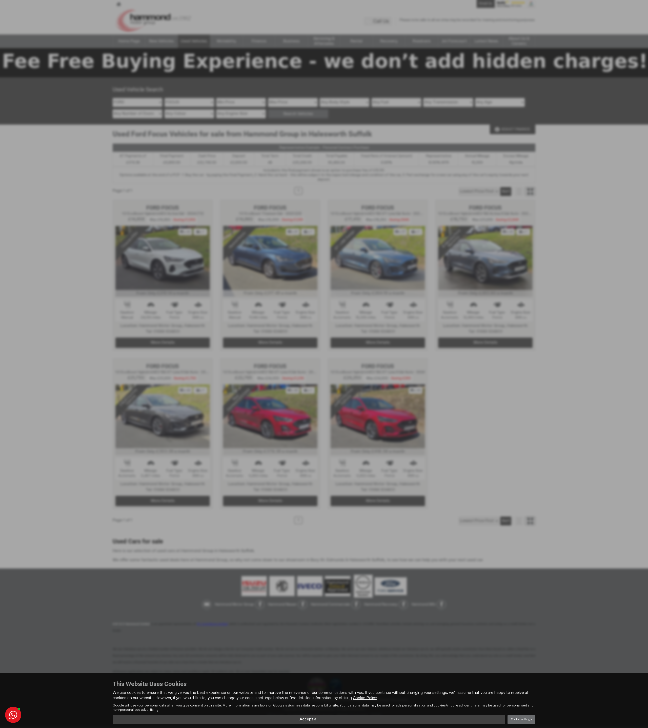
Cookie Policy (365, 698)
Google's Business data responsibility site (305, 705)
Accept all (308, 719)
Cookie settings (521, 719)
